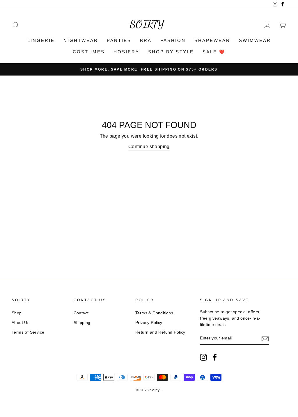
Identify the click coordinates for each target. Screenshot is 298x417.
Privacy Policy (148, 322)
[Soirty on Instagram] (203, 357)
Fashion (173, 40)
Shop (17, 313)
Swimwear (255, 40)
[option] (149, 69)
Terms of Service (28, 332)
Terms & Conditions (154, 313)
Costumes (89, 51)
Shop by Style (171, 51)
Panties (119, 40)
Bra (146, 40)
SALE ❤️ (214, 51)
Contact (81, 313)
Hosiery (126, 51)
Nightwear (80, 40)
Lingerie (41, 40)
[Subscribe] (265, 338)
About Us (20, 322)
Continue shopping (149, 146)
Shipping (82, 322)
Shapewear (212, 40)
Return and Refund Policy (160, 332)
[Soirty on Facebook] (214, 357)
